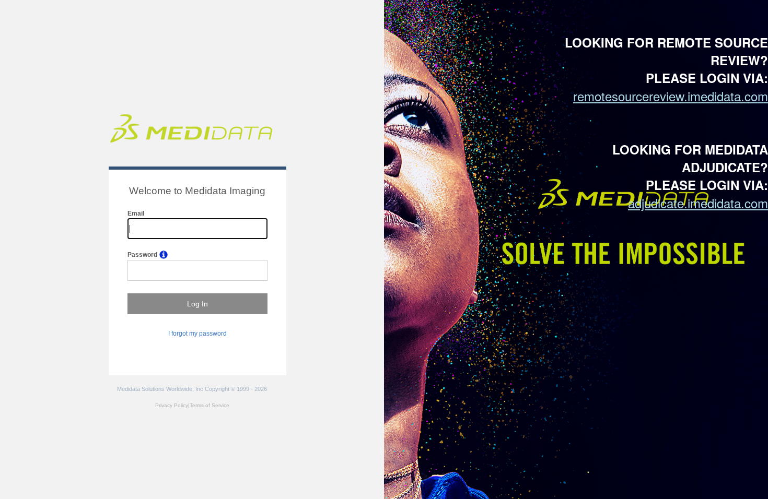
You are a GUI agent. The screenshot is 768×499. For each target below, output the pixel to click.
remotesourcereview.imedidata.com (670, 96)
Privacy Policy (171, 405)
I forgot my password (197, 333)
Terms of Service (209, 405)
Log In (197, 304)
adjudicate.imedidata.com (698, 203)
